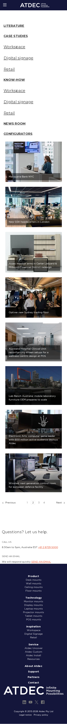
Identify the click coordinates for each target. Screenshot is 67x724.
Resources (33, 659)
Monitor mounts (33, 601)
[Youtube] (30, 702)
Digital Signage (33, 633)
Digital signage (18, 58)
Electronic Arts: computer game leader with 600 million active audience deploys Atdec (33, 440)
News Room (15, 124)
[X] (36, 702)
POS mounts (33, 619)
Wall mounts (33, 583)
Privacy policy (41, 715)
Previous (10, 502)
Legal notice (25, 715)
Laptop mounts (33, 608)
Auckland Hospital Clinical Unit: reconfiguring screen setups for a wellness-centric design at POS (28, 352)
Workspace (14, 46)
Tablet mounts (33, 615)
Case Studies (16, 36)
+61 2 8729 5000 (48, 547)
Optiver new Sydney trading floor (29, 312)
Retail (9, 69)
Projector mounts (33, 612)
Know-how (14, 80)
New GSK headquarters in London (29, 221)
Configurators (18, 134)
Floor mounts (33, 590)
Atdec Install (33, 655)
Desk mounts (33, 579)
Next (59, 502)
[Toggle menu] (4, 4)
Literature (14, 26)
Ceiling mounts (34, 587)
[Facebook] (42, 702)
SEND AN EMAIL (41, 561)
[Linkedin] (24, 702)
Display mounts (33, 605)
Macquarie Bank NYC (21, 176)
